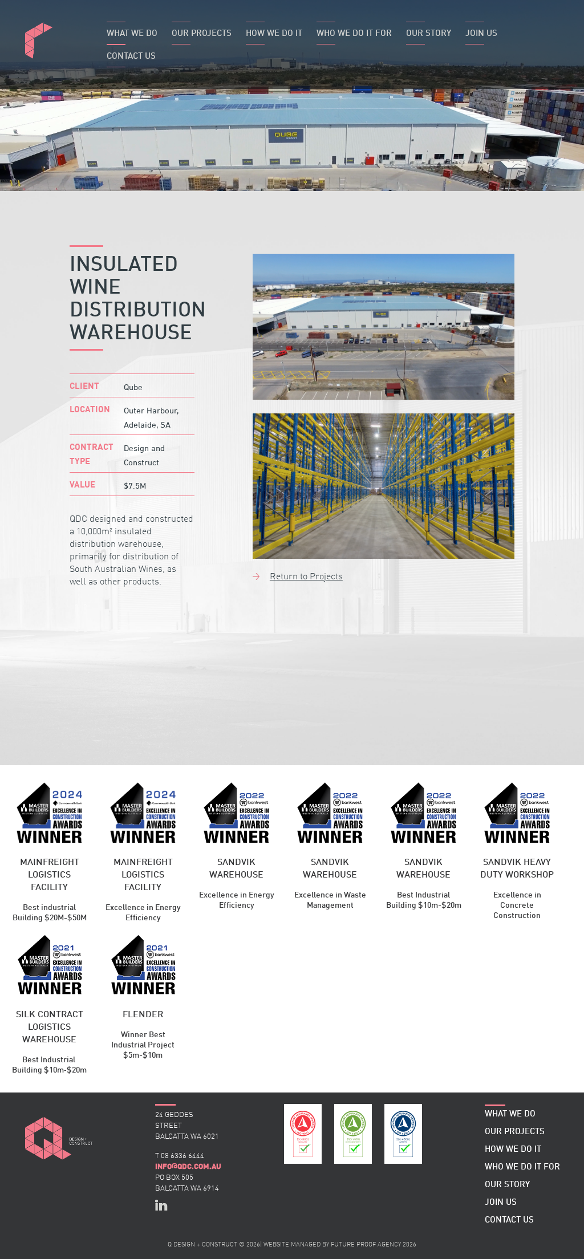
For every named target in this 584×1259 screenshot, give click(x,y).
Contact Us (131, 56)
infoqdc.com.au (188, 1167)
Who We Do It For (354, 34)
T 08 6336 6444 (179, 1156)
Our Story (428, 34)
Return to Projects (306, 577)
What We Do (132, 34)
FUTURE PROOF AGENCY (366, 1245)
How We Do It (274, 34)
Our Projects (202, 34)
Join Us (481, 34)
